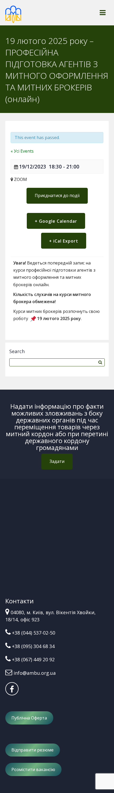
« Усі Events (22, 151)
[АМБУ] (13, 16)
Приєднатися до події (57, 195)
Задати (57, 461)
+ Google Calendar (56, 221)
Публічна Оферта (29, 718)
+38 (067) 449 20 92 (33, 659)
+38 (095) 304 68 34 (33, 646)
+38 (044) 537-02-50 (33, 633)
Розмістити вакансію (33, 769)
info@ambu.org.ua (35, 673)
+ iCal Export (63, 241)
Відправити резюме (32, 750)
